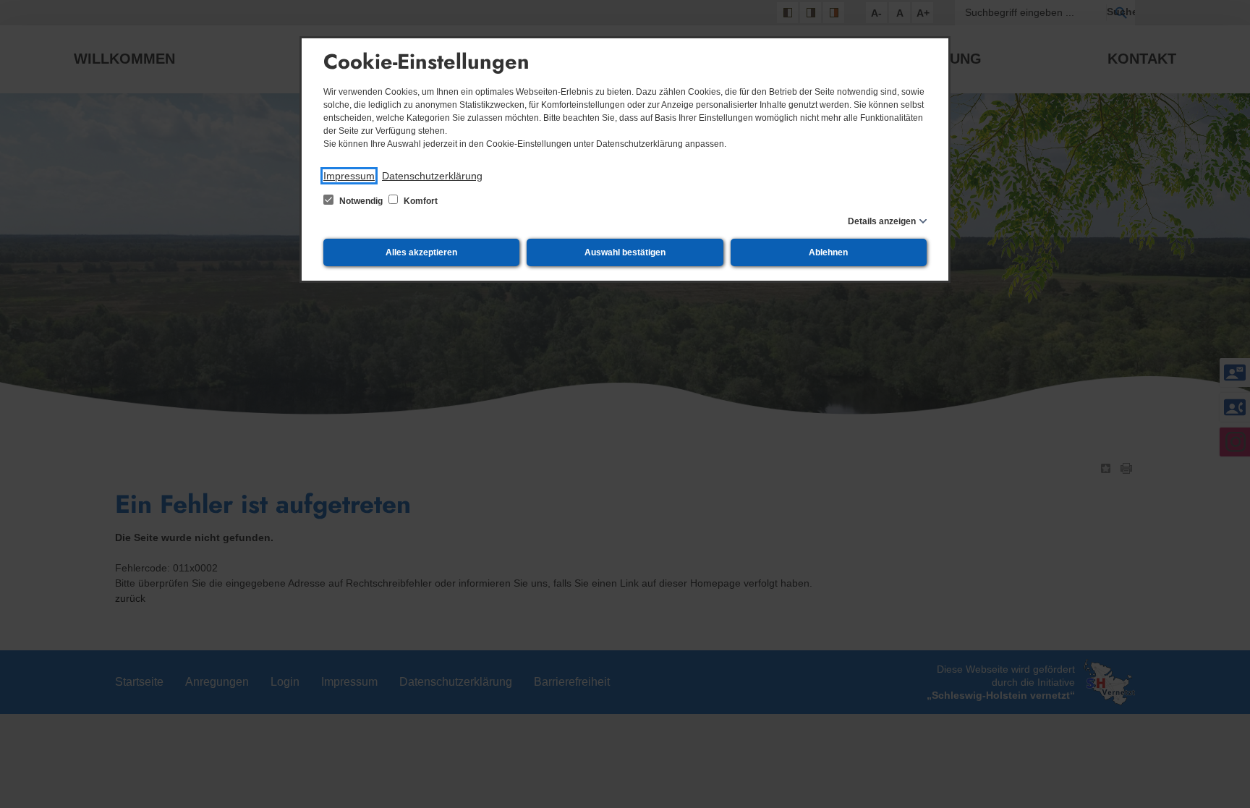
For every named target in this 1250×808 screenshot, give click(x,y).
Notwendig (361, 201)
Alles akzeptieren (421, 252)
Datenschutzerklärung (432, 176)
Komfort (419, 201)
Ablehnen (828, 252)
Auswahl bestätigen (625, 252)
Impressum (349, 176)
